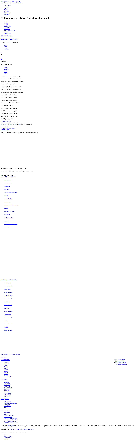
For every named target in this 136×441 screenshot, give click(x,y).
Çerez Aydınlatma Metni (10, 421)
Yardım (5, 434)
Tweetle (6, 73)
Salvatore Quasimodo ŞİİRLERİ (9, 280)
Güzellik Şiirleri (8, 387)
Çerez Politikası (8, 437)
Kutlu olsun (7, 404)
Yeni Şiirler (6, 27)
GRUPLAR (7, 14)
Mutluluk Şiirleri (8, 392)
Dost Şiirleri (7, 389)
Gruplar (6, 369)
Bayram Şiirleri (7, 393)
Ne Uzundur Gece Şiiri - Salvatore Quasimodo (22, 429)
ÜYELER (6, 11)
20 (1, 59)
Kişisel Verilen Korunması (10, 418)
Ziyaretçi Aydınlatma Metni (10, 419)
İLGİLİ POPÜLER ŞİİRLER (8, 176)
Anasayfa (6, 362)
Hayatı (5, 45)
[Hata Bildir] (4, 357)
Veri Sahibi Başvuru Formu (10, 422)
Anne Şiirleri (7, 396)
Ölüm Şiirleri (7, 390)
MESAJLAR (7, 12)
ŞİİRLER (6, 8)
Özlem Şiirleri (7, 395)
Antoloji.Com (10, 425)
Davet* (5, 407)
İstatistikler (6, 49)
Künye (5, 414)
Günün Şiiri (7, 29)
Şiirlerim (6, 31)
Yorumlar (6, 70)
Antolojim (6, 69)
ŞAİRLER (6, 7)
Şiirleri (5, 46)
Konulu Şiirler (7, 26)
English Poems (7, 33)
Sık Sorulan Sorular (9, 415)
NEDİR (6, 10)
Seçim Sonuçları (8, 376)
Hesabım (6, 371)
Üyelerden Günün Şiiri (9, 30)
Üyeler (5, 368)
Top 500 (6, 23)
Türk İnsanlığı (7, 401)
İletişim (5, 439)
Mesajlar (6, 372)
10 (1, 52)
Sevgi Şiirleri (7, 385)
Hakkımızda (7, 412)
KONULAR (4, 379)
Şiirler (5, 22)
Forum (5, 48)
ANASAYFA (7, 5)
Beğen (5, 67)
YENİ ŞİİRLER (5, 399)
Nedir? (5, 367)
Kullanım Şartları (8, 417)
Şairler (5, 365)
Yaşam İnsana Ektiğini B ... (10, 403)
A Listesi (6, 24)
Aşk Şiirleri (6, 382)
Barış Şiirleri (7, 383)
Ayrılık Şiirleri (7, 386)
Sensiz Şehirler (7, 406)
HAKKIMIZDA (5, 410)
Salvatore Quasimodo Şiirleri (8, 128)
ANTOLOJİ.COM (5, 360)
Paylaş (5, 72)
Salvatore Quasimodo (6, 121)
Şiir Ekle (6, 374)
